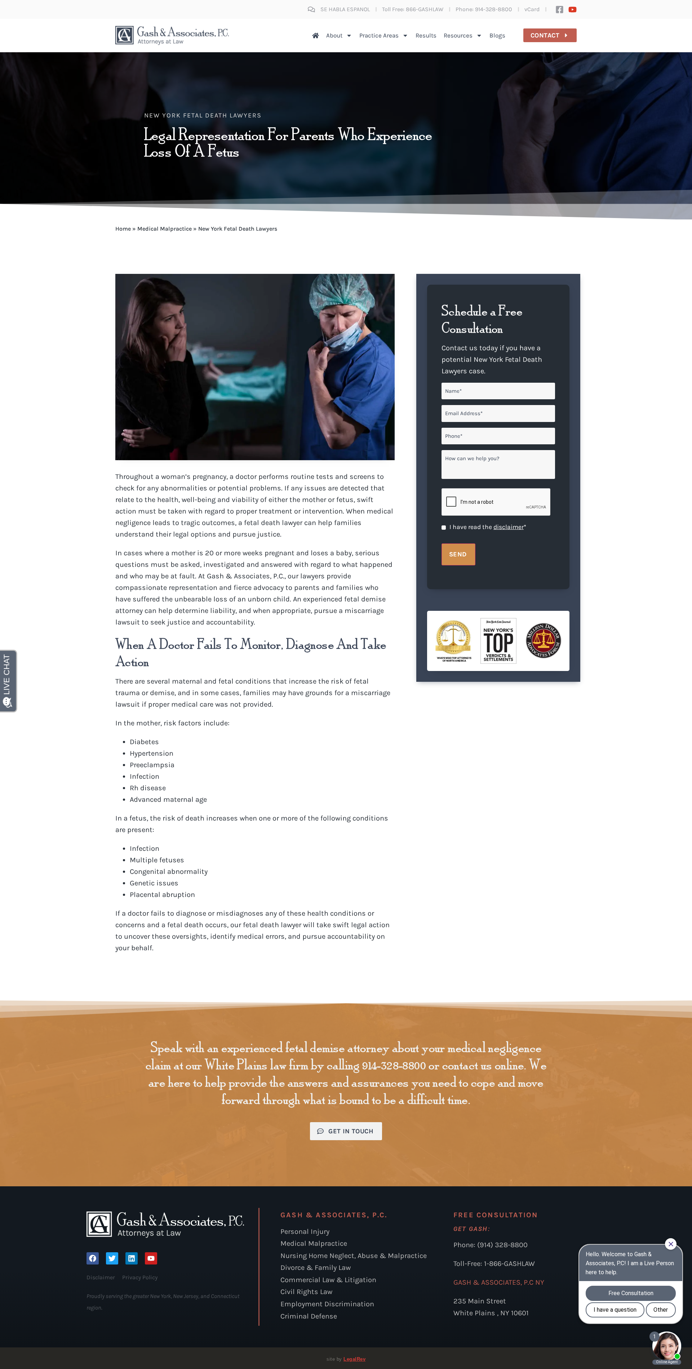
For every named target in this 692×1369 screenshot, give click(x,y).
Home (123, 228)
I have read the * (487, 526)
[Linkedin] (131, 1258)
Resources (458, 35)
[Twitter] (112, 1258)
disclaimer (508, 526)
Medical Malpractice (164, 228)
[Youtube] (572, 9)
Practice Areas (379, 35)
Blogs (497, 35)
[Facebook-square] (559, 9)
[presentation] (496, 502)
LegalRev (354, 1359)
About (334, 35)
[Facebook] (92, 1258)
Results (426, 35)
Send (458, 554)
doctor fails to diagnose (167, 913)
